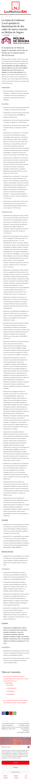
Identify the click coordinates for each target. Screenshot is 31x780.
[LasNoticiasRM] (15, 7)
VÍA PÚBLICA (11, 691)
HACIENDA (10, 685)
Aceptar (15, 762)
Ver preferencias (15, 772)
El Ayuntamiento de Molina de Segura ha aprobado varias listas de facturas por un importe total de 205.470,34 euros (16, 679)
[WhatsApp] (14, 713)
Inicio (3, 16)
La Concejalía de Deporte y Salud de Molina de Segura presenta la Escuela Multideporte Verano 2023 (8, 726)
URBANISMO (9, 683)
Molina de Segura (8, 16)
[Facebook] (3, 713)
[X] (7, 713)
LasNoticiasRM (6, 35)
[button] (28, 747)
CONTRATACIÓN (11, 688)
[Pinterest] (11, 713)
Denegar (15, 767)
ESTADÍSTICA (11, 694)
